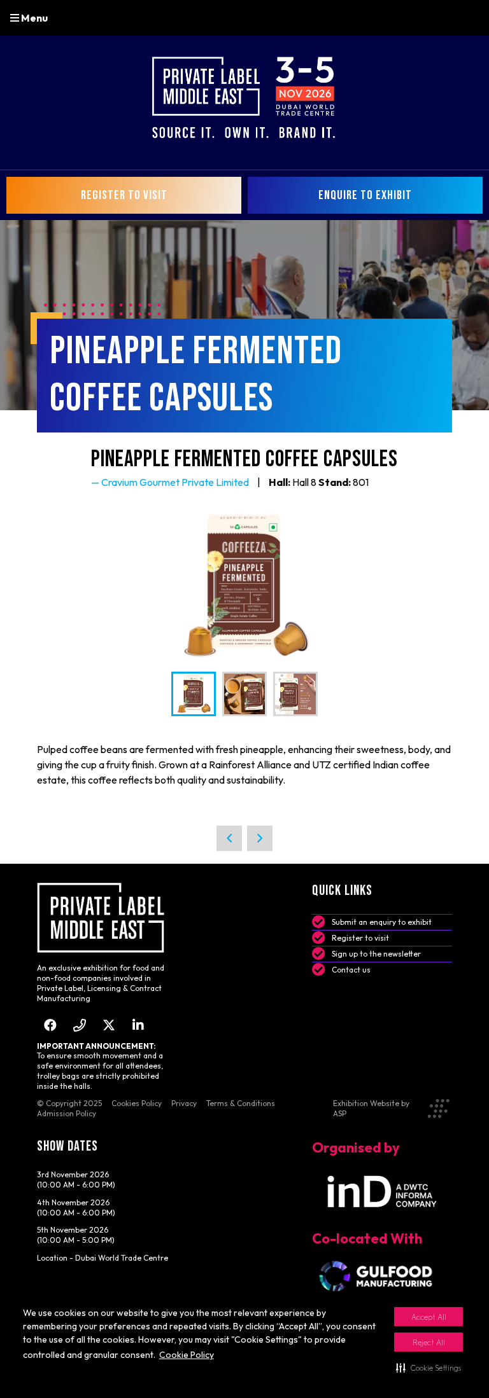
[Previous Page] (229, 838)
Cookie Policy (186, 1354)
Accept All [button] (428, 1317)
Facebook (50, 1025)
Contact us (351, 969)
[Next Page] (260, 838)
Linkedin (138, 1025)
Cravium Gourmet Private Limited (175, 482)
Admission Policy (66, 1113)
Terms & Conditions (240, 1103)
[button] (428, 1367)
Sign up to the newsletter (376, 954)
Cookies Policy (136, 1103)
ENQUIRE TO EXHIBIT (365, 195)
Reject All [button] (429, 1342)
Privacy (184, 1103)
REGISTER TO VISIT (124, 195)
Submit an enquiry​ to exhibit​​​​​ (382, 922)
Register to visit (360, 938)
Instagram (80, 1025)
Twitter (109, 1025)
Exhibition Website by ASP (371, 1108)
